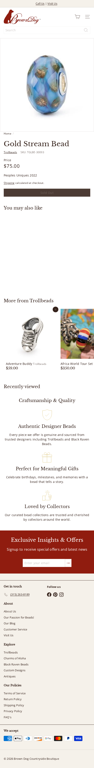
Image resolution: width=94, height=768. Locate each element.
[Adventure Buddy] (31, 340)
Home (7, 133)
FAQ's (7, 717)
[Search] (86, 30)
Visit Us (52, 3)
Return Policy (13, 699)
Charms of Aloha (15, 658)
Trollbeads (42, 300)
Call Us (40, 3)
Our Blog (10, 623)
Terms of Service (15, 693)
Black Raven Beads (16, 664)
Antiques (10, 676)
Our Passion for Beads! (19, 617)
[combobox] (47, 30)
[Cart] (77, 16)
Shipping (9, 183)
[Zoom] (88, 125)
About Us (10, 611)
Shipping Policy (14, 705)
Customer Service (15, 629)
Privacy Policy (13, 711)
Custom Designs (14, 670)
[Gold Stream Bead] (31, 251)
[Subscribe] (68, 563)
